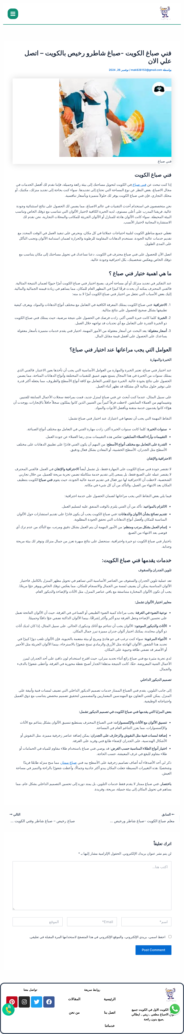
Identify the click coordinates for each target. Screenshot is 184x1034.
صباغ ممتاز (69, 763)
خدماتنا (110, 1026)
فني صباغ (139, 185)
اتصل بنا (109, 1012)
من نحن (74, 1012)
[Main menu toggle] (13, 14)
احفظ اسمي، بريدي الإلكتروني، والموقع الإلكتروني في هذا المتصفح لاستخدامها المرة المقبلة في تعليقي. (97, 937)
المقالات (74, 999)
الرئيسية (110, 999)
